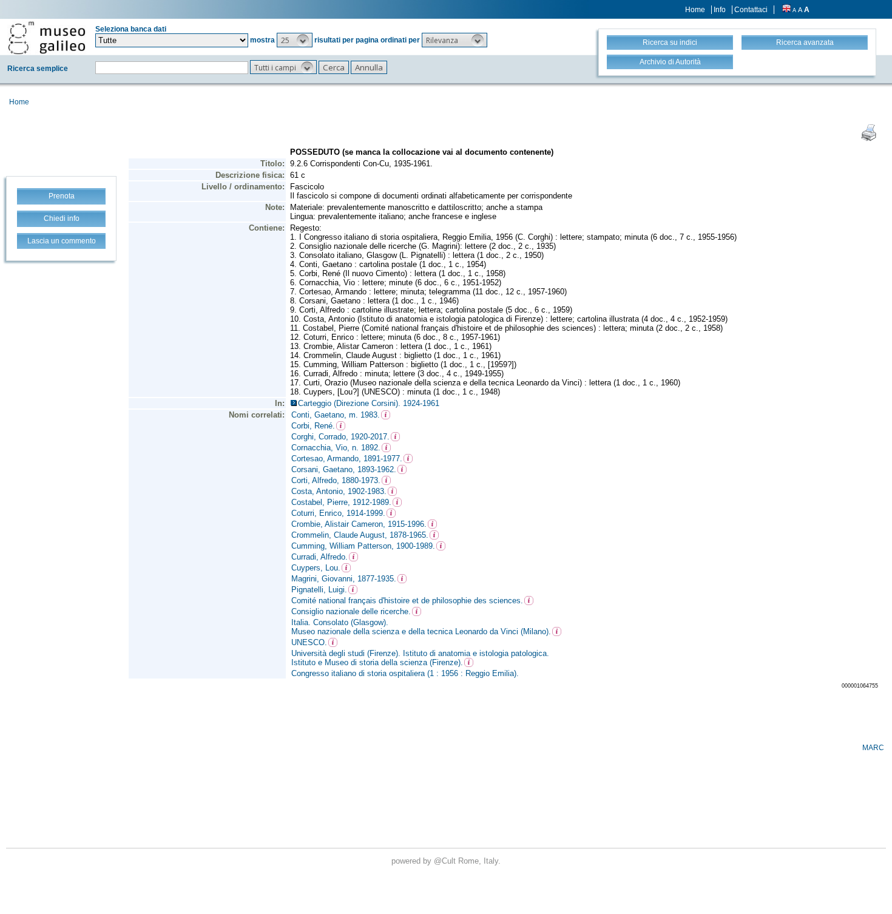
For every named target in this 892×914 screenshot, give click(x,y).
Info (720, 9)
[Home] (46, 38)
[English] (786, 9)
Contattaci (751, 9)
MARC (873, 747)
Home (695, 9)
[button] (295, 40)
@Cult (446, 860)
